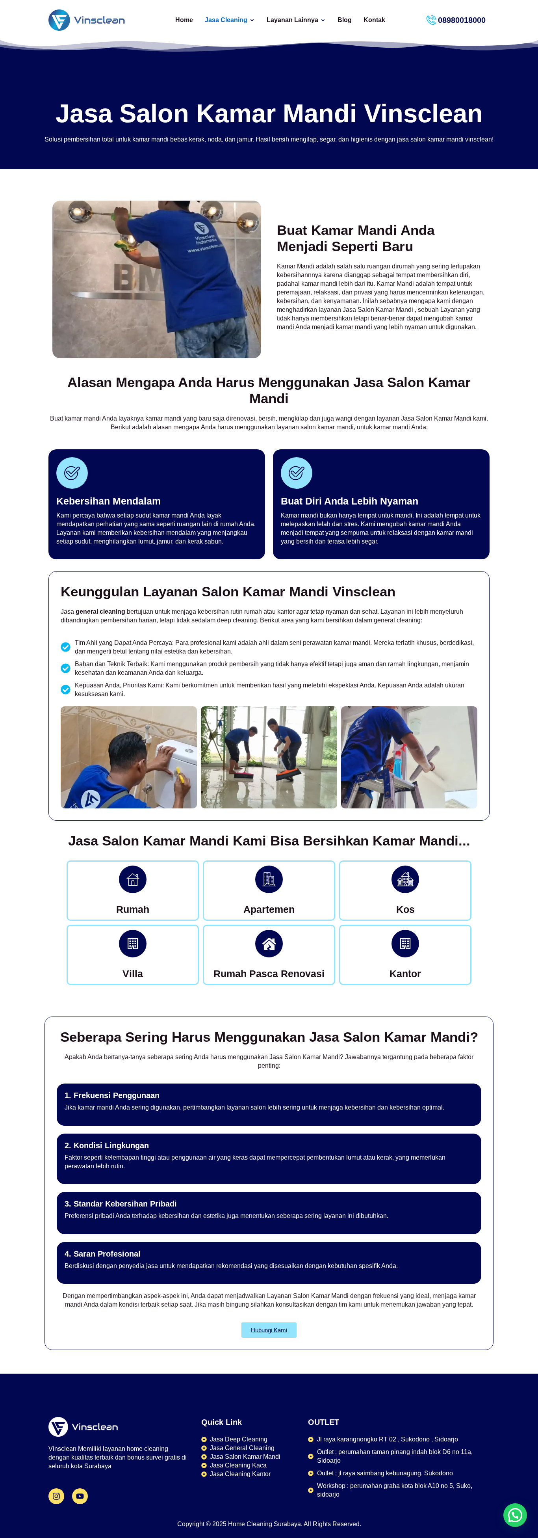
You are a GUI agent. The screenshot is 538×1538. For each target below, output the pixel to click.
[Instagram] (56, 1496)
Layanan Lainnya (292, 20)
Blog (345, 20)
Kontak (374, 20)
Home (184, 20)
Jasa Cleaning (226, 20)
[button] (515, 1515)
